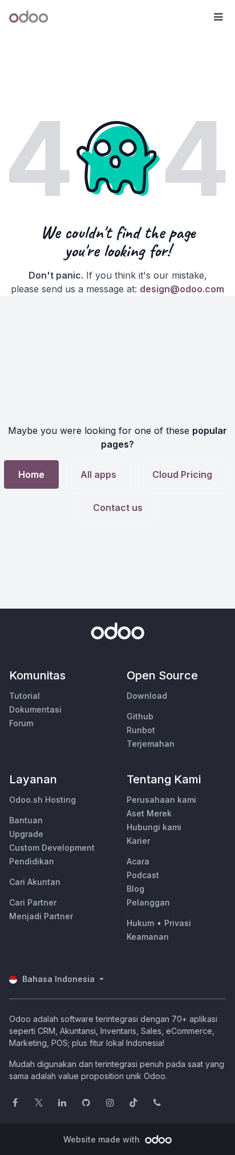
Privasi (177, 923)
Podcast (143, 875)
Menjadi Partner (41, 916)
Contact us (118, 507)
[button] (218, 17)
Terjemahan (151, 743)
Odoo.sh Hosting (42, 799)
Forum (21, 723)
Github (140, 716)
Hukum (140, 923)
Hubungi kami (154, 827)
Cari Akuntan (34, 882)
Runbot (141, 730)
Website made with (102, 1139)
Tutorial (24, 696)
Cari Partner (32, 902)
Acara (138, 861)
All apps (98, 474)
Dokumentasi (35, 709)
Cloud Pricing (182, 474)
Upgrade (26, 834)
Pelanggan (148, 902)
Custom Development (52, 847)
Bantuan (26, 820)
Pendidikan (31, 861)
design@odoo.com (182, 289)
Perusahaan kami (161, 799)
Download (147, 696)
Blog (135, 889)
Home (31, 474)
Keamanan (148, 936)
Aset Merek (149, 813)
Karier (138, 841)
